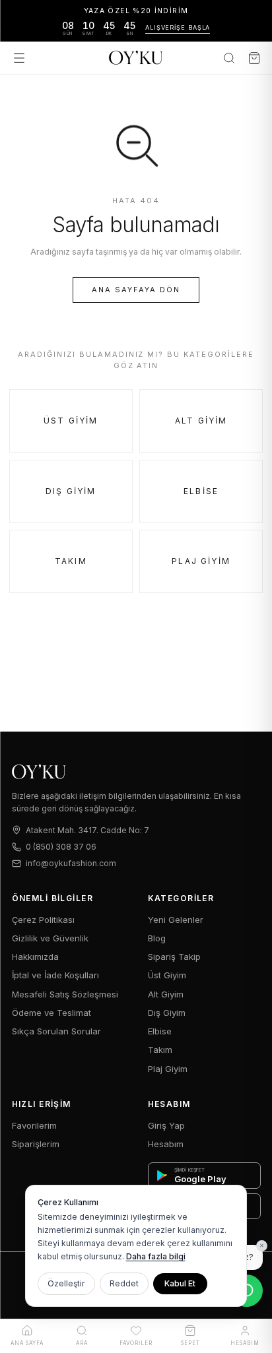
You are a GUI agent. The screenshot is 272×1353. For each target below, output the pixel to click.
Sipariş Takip (174, 956)
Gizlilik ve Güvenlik (50, 938)
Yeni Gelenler (175, 919)
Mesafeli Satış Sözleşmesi (65, 994)
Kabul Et (179, 1283)
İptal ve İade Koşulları (55, 975)
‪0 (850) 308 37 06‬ (61, 847)
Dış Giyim (71, 491)
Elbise (201, 491)
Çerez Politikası (43, 919)
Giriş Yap (166, 1125)
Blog (157, 938)
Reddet (124, 1283)
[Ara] (229, 58)
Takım (71, 561)
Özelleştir (66, 1283)
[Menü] (19, 58)
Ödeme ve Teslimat (51, 1012)
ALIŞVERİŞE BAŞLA (177, 27)
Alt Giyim (201, 420)
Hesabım (166, 1144)
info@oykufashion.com (71, 863)
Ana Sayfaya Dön (136, 289)
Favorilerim (34, 1125)
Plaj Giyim (201, 561)
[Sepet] (254, 58)
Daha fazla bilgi (156, 1256)
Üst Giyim (71, 420)
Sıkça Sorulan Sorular (56, 1031)
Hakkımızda (35, 956)
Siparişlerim (35, 1144)
